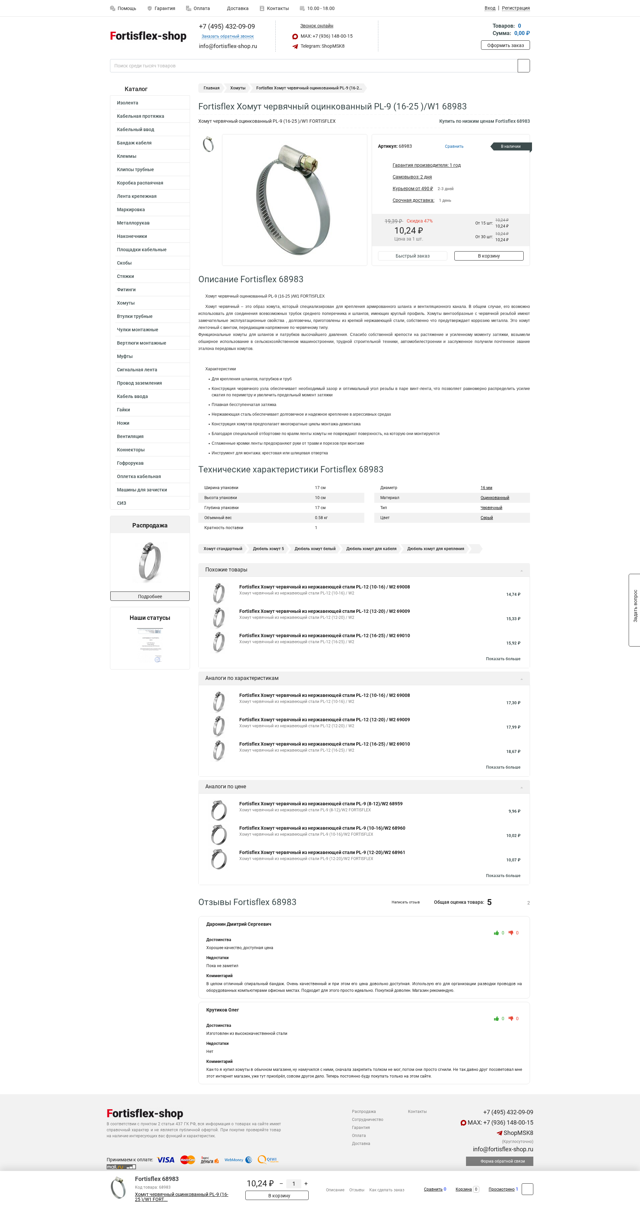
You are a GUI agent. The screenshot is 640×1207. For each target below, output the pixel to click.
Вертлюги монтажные (141, 343)
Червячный (491, 507)
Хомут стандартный (223, 548)
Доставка (237, 8)
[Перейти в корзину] (485, 30)
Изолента (127, 102)
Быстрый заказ (413, 256)
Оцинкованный (495, 497)
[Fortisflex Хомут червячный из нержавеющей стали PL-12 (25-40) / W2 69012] (149, 562)
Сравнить (433, 1189)
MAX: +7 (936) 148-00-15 (326, 36)
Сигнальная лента (137, 369)
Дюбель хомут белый (315, 548)
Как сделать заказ (386, 1190)
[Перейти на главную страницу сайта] (147, 36)
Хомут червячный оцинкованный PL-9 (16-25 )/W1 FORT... (181, 1197)
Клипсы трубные (135, 169)
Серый (487, 517)
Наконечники (132, 236)
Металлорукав (133, 223)
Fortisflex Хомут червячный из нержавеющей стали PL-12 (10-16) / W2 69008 (324, 586)
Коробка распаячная (140, 182)
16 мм (486, 487)
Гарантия (165, 8)
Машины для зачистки (142, 489)
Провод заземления (139, 383)
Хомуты (126, 303)
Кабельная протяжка (140, 116)
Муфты (125, 356)
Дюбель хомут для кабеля (371, 548)
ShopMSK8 (517, 1132)
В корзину (489, 256)
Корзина (464, 1189)
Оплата (202, 8)
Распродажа (364, 1111)
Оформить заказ (505, 45)
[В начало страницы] (527, 1189)
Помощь (127, 8)
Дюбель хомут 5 (268, 548)
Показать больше (503, 659)
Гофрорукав (130, 463)
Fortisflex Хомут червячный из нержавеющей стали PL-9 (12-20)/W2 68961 (322, 852)
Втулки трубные (135, 316)
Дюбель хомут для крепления (435, 548)
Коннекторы (131, 449)
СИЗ (121, 503)
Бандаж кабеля (134, 142)
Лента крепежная (137, 196)
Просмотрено (502, 1189)
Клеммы (126, 156)
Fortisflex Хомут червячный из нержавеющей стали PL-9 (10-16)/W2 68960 (322, 828)
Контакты (278, 8)
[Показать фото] (208, 144)
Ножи (123, 423)
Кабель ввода (132, 396)
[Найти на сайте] (524, 65)
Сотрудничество (367, 1119)
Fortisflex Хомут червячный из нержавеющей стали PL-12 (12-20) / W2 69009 (324, 611)
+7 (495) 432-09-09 (226, 26)
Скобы (124, 263)
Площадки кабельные (142, 249)
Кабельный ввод (135, 129)
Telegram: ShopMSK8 (322, 46)
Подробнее (150, 596)
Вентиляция (130, 436)
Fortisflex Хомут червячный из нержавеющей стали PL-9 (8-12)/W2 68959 (321, 803)
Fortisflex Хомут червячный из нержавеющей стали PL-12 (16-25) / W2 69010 (324, 635)
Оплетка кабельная (139, 476)
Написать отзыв (406, 902)
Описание (335, 1190)
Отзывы (356, 1190)
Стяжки (125, 276)
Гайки (123, 409)
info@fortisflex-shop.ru (502, 1149)
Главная (212, 88)
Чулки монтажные (137, 329)
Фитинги (126, 289)
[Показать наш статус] (150, 645)
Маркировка (131, 209)
